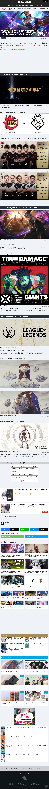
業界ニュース (11, 5)
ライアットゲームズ (15, 520)
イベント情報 (25, 5)
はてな (32, 529)
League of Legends (5, 520)
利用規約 (22, 768)
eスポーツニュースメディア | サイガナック (24, 782)
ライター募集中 (38, 768)
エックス (13, 529)
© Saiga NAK (24, 785)
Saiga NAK (24, 2)
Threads (42, 529)
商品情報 (31, 5)
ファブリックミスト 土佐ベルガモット (41, 611)
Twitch (21, 520)
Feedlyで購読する (7, 536)
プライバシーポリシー (30, 768)
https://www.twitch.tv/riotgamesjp (18, 49)
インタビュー (42, 5)
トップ (5, 5)
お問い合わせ (16, 768)
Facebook (4, 529)
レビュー (36, 5)
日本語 (45, 1)
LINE (23, 529)
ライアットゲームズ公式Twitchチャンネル (31, 45)
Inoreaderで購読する (31, 536)
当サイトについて (9, 768)
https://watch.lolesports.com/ (25, 481)
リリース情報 (18, 5)
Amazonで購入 (18, 493)
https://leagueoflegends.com (25, 480)
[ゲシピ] (24, 724)
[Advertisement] (24, 62)
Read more (44, 511)
